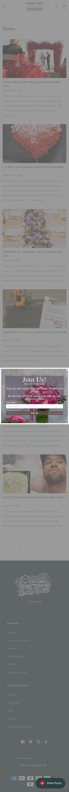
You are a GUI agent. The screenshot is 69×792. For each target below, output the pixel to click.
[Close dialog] (67, 370)
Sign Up (34, 413)
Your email (10, 402)
